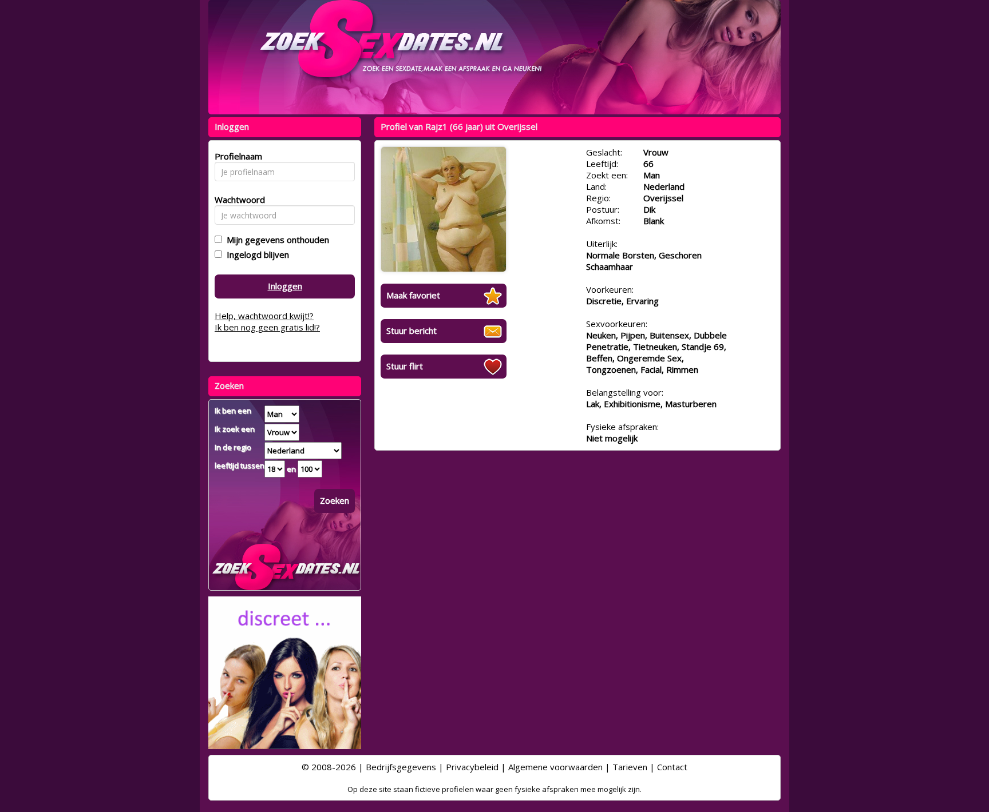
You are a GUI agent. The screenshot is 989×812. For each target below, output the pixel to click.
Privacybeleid (472, 767)
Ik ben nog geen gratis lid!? (267, 327)
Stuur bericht (411, 330)
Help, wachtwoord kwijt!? (264, 315)
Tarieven (629, 767)
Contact (672, 767)
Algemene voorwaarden (555, 767)
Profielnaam (237, 156)
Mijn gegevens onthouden (275, 239)
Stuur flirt (404, 366)
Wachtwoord (237, 199)
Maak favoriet (413, 295)
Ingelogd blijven (255, 254)
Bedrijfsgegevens (401, 767)
